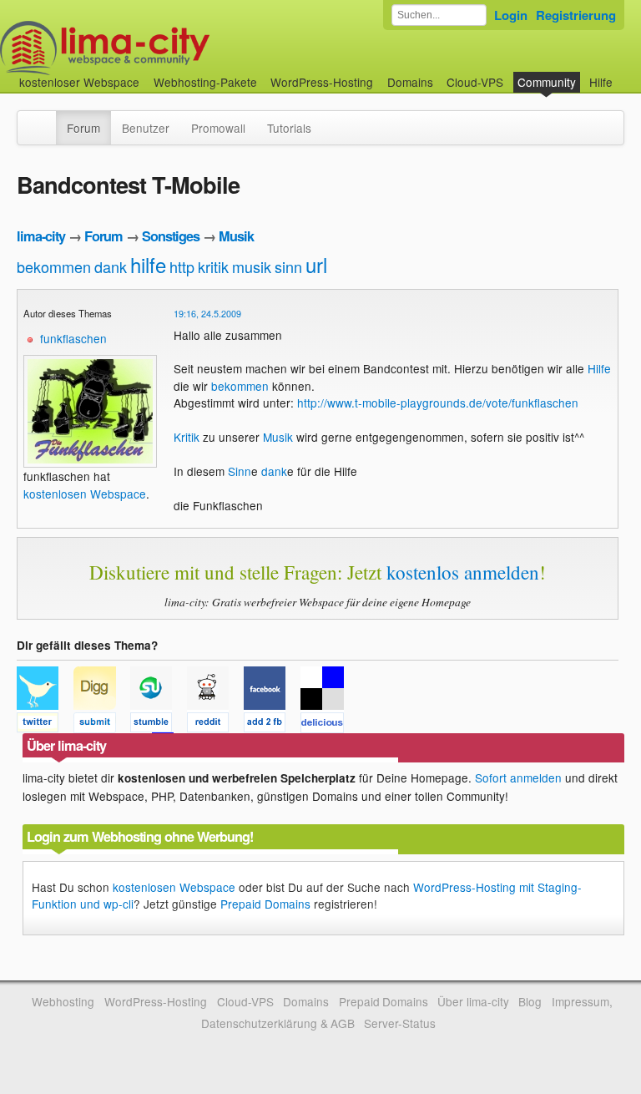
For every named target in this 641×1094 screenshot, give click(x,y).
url (316, 264)
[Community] (45, 119)
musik (251, 266)
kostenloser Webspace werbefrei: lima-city (167, 48)
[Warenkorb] (626, 74)
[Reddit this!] (215, 725)
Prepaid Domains (265, 903)
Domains (410, 81)
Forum (83, 127)
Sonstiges (170, 236)
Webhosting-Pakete (205, 81)
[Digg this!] (101, 725)
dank (110, 266)
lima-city (41, 236)
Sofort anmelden (518, 777)
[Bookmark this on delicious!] (327, 725)
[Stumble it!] (158, 725)
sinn (288, 266)
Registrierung (576, 15)
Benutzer (145, 127)
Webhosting (63, 1001)
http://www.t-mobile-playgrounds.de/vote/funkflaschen (437, 402)
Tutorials (289, 127)
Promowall (218, 127)
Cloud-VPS (475, 81)
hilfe (148, 264)
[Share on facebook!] (272, 725)
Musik (236, 236)
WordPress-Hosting (321, 81)
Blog (530, 1001)
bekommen (54, 266)
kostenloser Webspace (79, 81)
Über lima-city (472, 1001)
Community (546, 81)
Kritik (186, 436)
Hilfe (601, 81)
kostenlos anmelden (462, 572)
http (181, 266)
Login (510, 15)
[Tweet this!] (45, 725)
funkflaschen (73, 338)
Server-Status (400, 1023)
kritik (213, 266)
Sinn (239, 471)
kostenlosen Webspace (84, 493)
